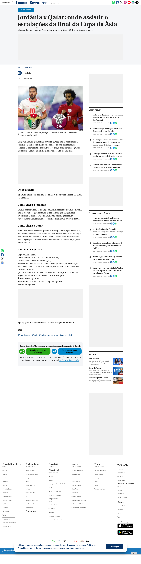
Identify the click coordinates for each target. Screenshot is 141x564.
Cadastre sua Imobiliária (79, 507)
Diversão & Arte (7, 489)
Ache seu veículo (99, 466)
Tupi (118, 517)
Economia (5, 481)
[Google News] (133, 3)
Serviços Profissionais (55, 491)
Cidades (4, 470)
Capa (4, 466)
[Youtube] (129, 3)
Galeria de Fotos (76, 496)
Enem (27, 481)
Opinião (4, 504)
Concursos (30, 511)
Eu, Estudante (32, 464)
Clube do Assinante (54, 516)
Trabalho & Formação (31, 474)
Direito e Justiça (7, 496)
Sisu (26, 496)
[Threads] (137, 3)
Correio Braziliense (11, 464)
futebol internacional (49, 335)
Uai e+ (119, 513)
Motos (96, 485)
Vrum (97, 464)
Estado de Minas (122, 506)
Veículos (51, 480)
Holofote (5, 507)
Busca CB (51, 512)
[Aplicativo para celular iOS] (125, 526)
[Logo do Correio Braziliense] (31, 3)
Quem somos (6, 519)
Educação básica (30, 466)
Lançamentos (75, 478)
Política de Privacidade (9, 523)
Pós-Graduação (30, 504)
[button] (84, 548)
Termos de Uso (6, 526)
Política (4, 474)
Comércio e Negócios (55, 495)
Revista (119, 490)
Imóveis (51, 476)
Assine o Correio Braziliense (57, 520)
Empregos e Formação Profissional (59, 484)
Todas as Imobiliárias (78, 504)
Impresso (53, 498)
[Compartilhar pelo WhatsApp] (116, 123)
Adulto (50, 487)
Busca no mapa (76, 474)
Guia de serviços (76, 485)
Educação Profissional (31, 500)
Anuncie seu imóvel (77, 470)
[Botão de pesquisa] (12, 2)
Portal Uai (120, 509)
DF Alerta (120, 469)
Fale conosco (29, 507)
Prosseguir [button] (115, 546)
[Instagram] (125, 3)
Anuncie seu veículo (100, 470)
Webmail (51, 466)
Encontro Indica (122, 497)
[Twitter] (121, 3)
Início (20, 67)
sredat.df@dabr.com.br (69, 360)
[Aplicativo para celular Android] (125, 532)
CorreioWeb (54, 464)
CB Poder (120, 476)
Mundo (4, 485)
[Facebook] (117, 3)
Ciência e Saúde (7, 500)
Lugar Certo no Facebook (79, 500)
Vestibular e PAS (30, 493)
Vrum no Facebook (99, 489)
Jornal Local (120, 473)
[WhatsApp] (113, 3)
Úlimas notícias (76, 481)
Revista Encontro (125, 484)
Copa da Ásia (24, 335)
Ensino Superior (30, 470)
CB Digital (52, 508)
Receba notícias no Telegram (69, 351)
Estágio (27, 478)
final (35, 335)
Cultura (27, 489)
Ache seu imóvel (76, 466)
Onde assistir (67, 335)
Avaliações (97, 478)
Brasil (4, 478)
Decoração (75, 493)
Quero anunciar (53, 473)
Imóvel (75, 464)
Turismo (4, 515)
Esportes (28, 67)
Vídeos (96, 481)
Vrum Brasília (121, 480)
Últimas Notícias (30, 485)
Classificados (55, 470)
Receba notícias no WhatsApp (38, 351)
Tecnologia (5, 511)
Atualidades (120, 494)
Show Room (75, 489)
